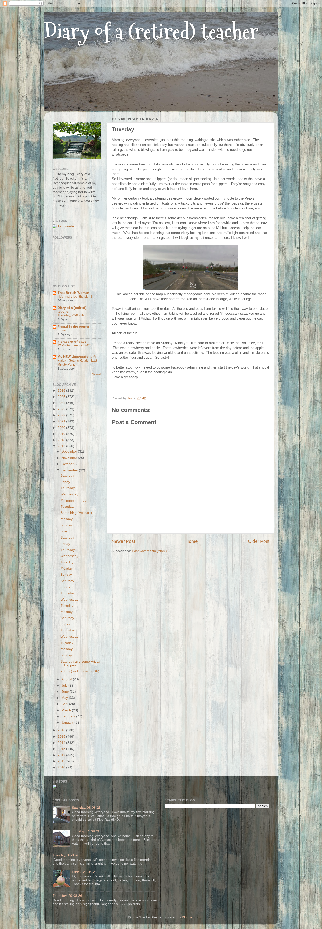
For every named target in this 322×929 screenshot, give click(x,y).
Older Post (258, 541)
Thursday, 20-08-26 (67, 895)
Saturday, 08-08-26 (86, 807)
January (68, 722)
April (65, 704)
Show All (96, 374)
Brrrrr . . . (67, 531)
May (65, 698)
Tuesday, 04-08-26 (67, 855)
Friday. (66, 544)
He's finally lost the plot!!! (75, 296)
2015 (62, 736)
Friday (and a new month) (80, 671)
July (65, 685)
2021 (62, 421)
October (68, 464)
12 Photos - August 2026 (74, 345)
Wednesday (69, 494)
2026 (62, 390)
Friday (65, 482)
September (70, 470)
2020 (62, 428)
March (67, 710)
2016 (62, 730)
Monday (67, 519)
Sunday (66, 525)
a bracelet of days (72, 341)
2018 (62, 440)
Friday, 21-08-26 (84, 872)
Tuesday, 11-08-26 (86, 831)
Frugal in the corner (73, 326)
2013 (62, 749)
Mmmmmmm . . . (73, 500)
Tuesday (67, 562)
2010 (62, 767)
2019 (62, 434)
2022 (62, 415)
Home (192, 541)
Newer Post (123, 541)
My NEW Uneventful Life (77, 356)
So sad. (63, 330)
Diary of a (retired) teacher (151, 31)
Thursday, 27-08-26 (71, 315)
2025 (62, 396)
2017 (62, 446)
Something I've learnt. (77, 513)
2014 (62, 742)
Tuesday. (67, 506)
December (70, 451)
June (66, 691)
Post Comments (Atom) (149, 551)
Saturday (67, 475)
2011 (62, 761)
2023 (62, 409)
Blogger (187, 917)
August (67, 679)
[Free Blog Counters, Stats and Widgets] (54, 787)
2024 (62, 403)
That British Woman (73, 292)
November (70, 458)
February (69, 716)
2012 (62, 755)
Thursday (68, 488)
